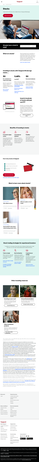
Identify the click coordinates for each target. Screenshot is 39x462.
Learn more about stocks (25, 62)
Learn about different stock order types (11, 177)
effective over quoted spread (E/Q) (18, 86)
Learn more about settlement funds (29, 87)
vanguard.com (29, 358)
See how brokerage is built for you (18, 89)
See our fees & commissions (6, 90)
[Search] (34, 46)
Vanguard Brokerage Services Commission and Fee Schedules (19, 370)
